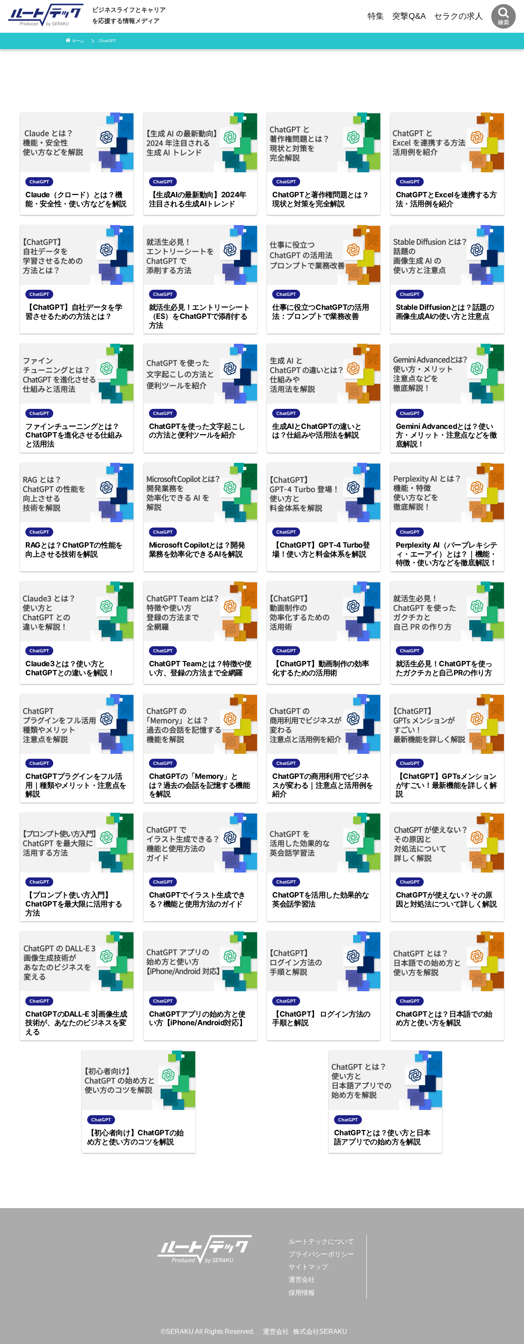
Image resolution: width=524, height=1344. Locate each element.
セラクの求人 (458, 15)
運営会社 (302, 1279)
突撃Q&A (409, 15)
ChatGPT (107, 40)
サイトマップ (308, 1267)
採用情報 (302, 1293)
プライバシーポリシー (321, 1254)
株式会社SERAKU (320, 1331)
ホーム (78, 40)
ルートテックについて (321, 1241)
